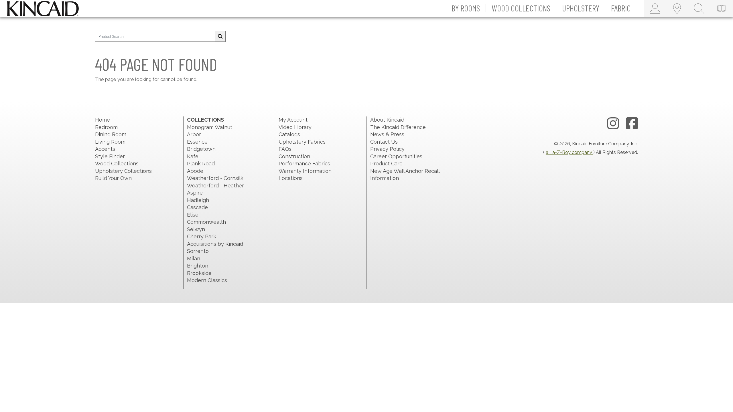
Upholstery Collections (123, 171)
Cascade (197, 207)
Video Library (295, 127)
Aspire (195, 193)
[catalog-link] (721, 8)
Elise (192, 215)
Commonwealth (206, 222)
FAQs (285, 149)
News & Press (387, 134)
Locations (291, 178)
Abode (195, 171)
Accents (105, 149)
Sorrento (198, 251)
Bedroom (106, 127)
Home (102, 120)
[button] (466, 8)
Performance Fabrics (304, 164)
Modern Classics (207, 280)
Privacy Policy (387, 149)
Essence (197, 142)
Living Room (110, 142)
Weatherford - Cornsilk (215, 178)
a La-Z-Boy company (569, 152)
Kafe (192, 156)
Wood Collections (117, 164)
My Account (293, 120)
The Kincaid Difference (398, 127)
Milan (193, 258)
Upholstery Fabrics (302, 142)
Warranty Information (305, 171)
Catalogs (289, 134)
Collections (205, 120)
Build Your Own (113, 178)
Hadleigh (198, 200)
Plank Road (201, 164)
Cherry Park (201, 236)
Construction (294, 156)
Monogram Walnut (209, 127)
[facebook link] (632, 124)
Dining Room (110, 134)
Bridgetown (201, 149)
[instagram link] (613, 124)
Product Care (386, 164)
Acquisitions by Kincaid (215, 244)
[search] (220, 36)
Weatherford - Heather (215, 186)
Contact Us (384, 142)
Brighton (197, 266)
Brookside (199, 273)
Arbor (194, 134)
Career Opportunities (396, 156)
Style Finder (110, 156)
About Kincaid (387, 120)
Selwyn (196, 229)
